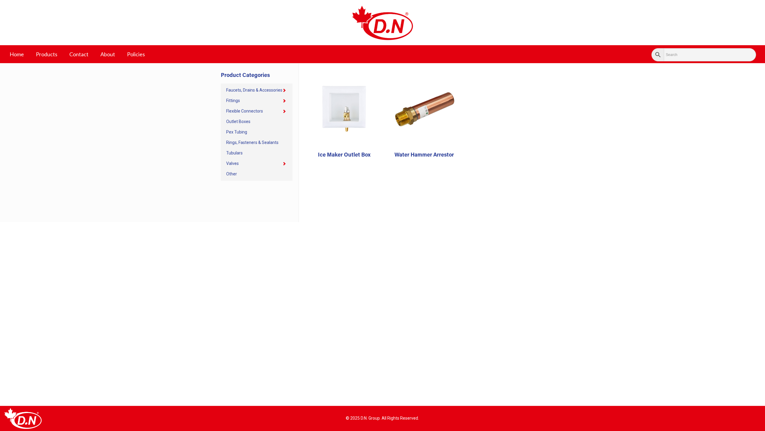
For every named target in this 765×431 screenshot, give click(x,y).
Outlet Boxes (238, 121)
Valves (232, 163)
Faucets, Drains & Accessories (254, 90)
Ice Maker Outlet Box (344, 155)
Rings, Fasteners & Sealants (252, 142)
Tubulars (234, 153)
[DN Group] (382, 22)
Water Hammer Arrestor (424, 155)
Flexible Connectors (244, 111)
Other (231, 174)
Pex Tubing (236, 132)
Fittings (233, 100)
